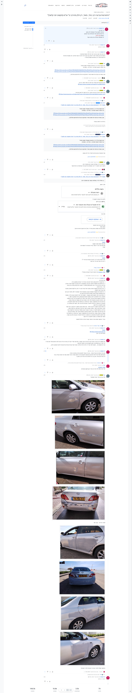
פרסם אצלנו (50, 5)
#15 (44, 328)
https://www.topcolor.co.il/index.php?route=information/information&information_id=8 (82, 94)
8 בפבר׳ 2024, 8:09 (92, 270)
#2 (44, 44)
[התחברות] (2, 2)
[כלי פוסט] (46, 41)
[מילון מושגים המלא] (130, 7)
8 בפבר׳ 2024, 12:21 (96, 365)
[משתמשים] (130, 15)
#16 (44, 339)
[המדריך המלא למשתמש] (130, 10)
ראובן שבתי (103, 134)
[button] (130, 691)
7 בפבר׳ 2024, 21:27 (88, 174)
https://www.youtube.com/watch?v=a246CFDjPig (92, 84)
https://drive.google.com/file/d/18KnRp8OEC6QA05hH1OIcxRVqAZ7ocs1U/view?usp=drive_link (80, 70)
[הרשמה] (2, 4)
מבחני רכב (84, 5)
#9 (44, 162)
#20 (44, 676)
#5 (44, 80)
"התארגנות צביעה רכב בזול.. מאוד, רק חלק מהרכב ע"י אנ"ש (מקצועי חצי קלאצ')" (80, 105)
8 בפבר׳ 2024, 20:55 (92, 375)
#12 (44, 255)
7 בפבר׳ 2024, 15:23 (93, 52)
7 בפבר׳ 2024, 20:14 (92, 63)
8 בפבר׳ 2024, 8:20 (93, 328)
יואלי (104, 63)
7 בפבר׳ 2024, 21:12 (89, 102)
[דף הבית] (130, 2)
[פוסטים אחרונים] (130, 13)
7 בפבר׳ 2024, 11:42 (93, 44)
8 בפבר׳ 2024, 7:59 (93, 240)
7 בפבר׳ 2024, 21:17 (88, 134)
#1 (45, 28)
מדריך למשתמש (69, 5)
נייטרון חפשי (102, 102)
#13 (44, 270)
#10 (44, 174)
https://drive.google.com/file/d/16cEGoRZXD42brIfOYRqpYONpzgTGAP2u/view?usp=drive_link (80, 71)
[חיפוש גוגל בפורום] (130, 18)
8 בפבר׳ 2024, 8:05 (93, 255)
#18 (44, 365)
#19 (44, 375)
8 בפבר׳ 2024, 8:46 (93, 351)
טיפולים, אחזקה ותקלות (103, 18)
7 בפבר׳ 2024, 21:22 (92, 162)
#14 (44, 278)
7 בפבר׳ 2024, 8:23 (92, 28)
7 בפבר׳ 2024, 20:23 (92, 80)
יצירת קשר (57, 5)
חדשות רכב (77, 5)
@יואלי (103, 105)
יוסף (104, 365)
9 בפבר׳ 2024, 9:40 (93, 676)
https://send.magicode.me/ (98, 331)
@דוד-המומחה (101, 272)
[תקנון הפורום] (130, 4)
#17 (44, 351)
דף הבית (90, 5)
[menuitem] (2, 2)
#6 (44, 90)
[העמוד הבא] (61, 690)
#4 (44, 63)
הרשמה (63, 5)
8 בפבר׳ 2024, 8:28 (93, 339)
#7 (44, 102)
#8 (44, 134)
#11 (44, 240)
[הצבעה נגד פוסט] (49, 41)
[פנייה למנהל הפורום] (130, 21)
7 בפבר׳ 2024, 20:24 (92, 90)
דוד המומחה (101, 28)
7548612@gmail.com (92, 156)
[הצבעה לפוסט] (54, 41)
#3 (44, 52)
